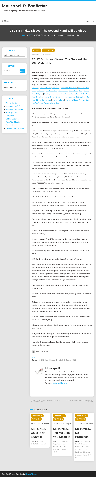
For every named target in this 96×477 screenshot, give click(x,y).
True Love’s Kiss (51, 91)
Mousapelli (47, 55)
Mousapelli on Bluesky (14, 109)
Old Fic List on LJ (12, 119)
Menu (6, 21)
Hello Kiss (39, 97)
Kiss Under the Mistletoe (52, 97)
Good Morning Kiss (75, 91)
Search (89, 21)
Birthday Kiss (80, 97)
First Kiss (35, 88)
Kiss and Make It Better (69, 88)
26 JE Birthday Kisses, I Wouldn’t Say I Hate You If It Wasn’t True (45, 401)
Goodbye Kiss (63, 91)
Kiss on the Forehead (43, 100)
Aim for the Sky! (12, 103)
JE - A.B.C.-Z (60, 360)
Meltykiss (39, 94)
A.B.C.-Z (36, 50)
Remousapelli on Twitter (15, 128)
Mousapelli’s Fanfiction (25, 6)
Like (33, 357)
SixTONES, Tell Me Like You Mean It (61, 433)
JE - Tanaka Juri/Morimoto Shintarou (82, 452)
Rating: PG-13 (71, 360)
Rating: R (43, 444)
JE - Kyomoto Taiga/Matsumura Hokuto (60, 444)
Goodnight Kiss (49, 94)
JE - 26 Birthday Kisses (46, 360)
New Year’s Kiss (37, 103)
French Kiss (60, 94)
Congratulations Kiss (72, 94)
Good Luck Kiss (45, 88)
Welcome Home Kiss (51, 103)
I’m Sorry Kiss (84, 100)
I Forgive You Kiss (69, 97)
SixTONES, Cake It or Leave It (38, 433)
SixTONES (36, 419)
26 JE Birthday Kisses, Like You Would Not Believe (79, 401)
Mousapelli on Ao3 (13, 106)
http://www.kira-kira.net (60, 383)
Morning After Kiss (38, 91)
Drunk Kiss (55, 88)
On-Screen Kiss (83, 88)
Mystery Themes (31, 474)
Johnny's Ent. (48, 50)
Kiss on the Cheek (71, 100)
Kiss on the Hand (58, 100)
